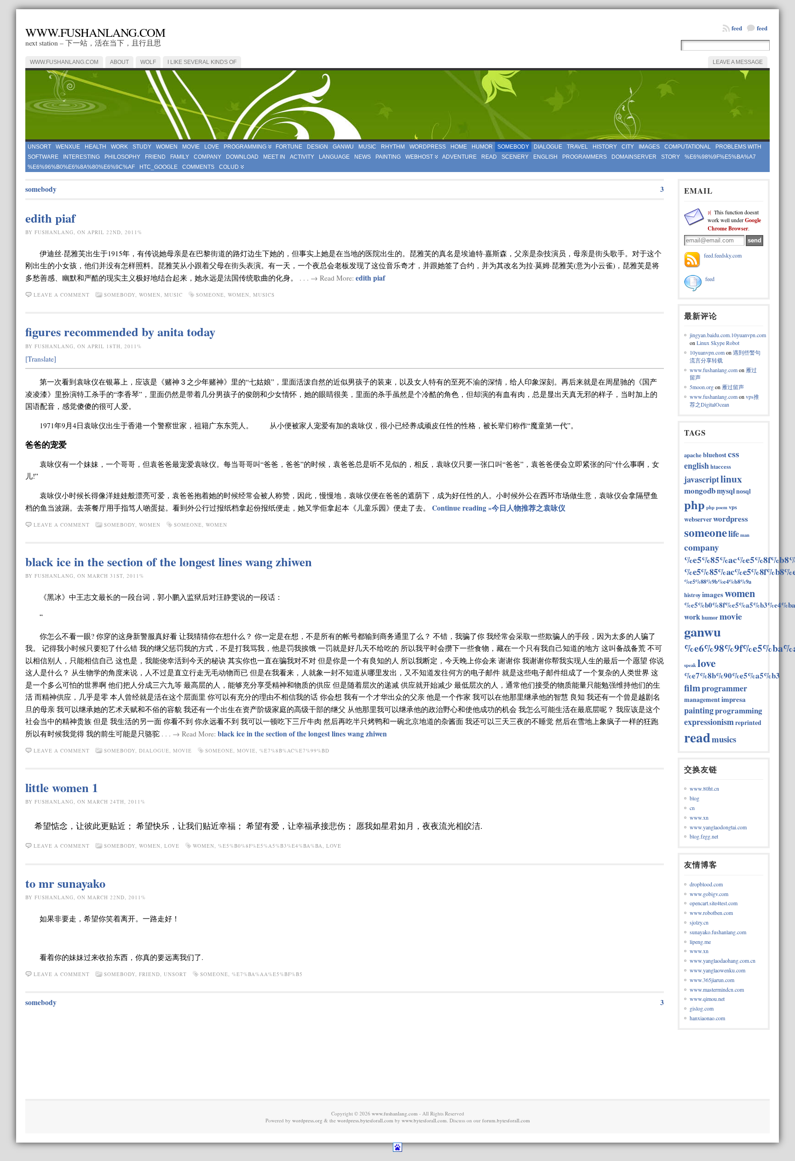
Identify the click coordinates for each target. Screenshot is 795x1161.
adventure (459, 157)
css (733, 453)
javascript (701, 479)
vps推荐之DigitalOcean (724, 400)
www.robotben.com (711, 912)
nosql (743, 491)
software (43, 157)
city (628, 147)
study (141, 147)
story (670, 157)
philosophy (122, 157)
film (692, 688)
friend (155, 157)
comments (198, 167)
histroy (692, 595)
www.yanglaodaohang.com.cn (722, 960)
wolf (148, 62)
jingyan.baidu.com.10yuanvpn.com (728, 335)
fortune (289, 147)
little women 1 (61, 787)
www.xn (699, 817)
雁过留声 (733, 387)
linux (731, 478)
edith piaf (50, 218)
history (605, 147)
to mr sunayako (65, 883)
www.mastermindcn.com (717, 989)
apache (693, 455)
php (694, 504)
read (489, 157)
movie (191, 147)
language (334, 157)
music (367, 147)
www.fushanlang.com (95, 32)
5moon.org (702, 387)
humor (482, 147)
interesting (81, 157)
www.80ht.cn (704, 788)
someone (210, 294)
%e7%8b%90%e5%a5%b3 (732, 675)
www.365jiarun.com (712, 979)
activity (302, 157)
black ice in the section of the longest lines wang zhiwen (168, 561)
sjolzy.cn (699, 922)
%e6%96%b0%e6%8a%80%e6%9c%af (81, 167)
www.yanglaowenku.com (717, 970)
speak (690, 665)
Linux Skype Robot (718, 342)
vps (733, 507)
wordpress (427, 147)
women (167, 147)
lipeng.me (700, 941)
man (744, 535)
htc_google (158, 167)
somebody (513, 147)
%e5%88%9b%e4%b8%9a (717, 581)
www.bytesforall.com (424, 1120)
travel (577, 147)
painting (388, 157)
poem (721, 507)
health (95, 147)
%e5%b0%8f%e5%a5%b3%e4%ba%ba (270, 845)
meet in (274, 157)
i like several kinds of (201, 62)
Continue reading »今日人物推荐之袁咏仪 (498, 508)
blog (694, 798)
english (545, 157)
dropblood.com (706, 884)
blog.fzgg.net (704, 836)
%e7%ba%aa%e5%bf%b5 (267, 974)
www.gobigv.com (709, 893)
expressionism (709, 722)
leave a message (738, 62)
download (242, 157)
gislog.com (702, 1008)
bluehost (714, 455)
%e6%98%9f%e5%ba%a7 (720, 157)
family (179, 157)
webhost (419, 157)
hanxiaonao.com (707, 1018)
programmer (724, 688)
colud (229, 167)
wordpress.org (307, 1120)
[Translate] (40, 358)
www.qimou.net (707, 998)
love (211, 147)
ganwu (343, 147)
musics (264, 294)
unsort (39, 147)
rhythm (393, 147)
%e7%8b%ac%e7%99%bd (294, 750)
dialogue (548, 147)
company (207, 157)
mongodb (699, 490)
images (649, 147)
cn (692, 807)
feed (762, 27)
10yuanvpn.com (707, 352)
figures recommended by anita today (120, 331)
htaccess (720, 466)
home (458, 147)
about (119, 62)
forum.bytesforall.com (506, 1120)
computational (687, 147)
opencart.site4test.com (713, 903)
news (362, 157)
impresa (733, 699)
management (702, 699)
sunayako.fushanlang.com (718, 932)
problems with (738, 147)
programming (245, 147)
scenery (515, 157)
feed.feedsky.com (723, 255)
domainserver (634, 157)
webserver (698, 519)
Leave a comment (62, 294)
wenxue (68, 147)
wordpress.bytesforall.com (365, 1120)
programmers (584, 157)
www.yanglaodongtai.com (718, 827)
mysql (726, 490)
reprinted (748, 722)
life (733, 533)
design (317, 147)
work (119, 147)
